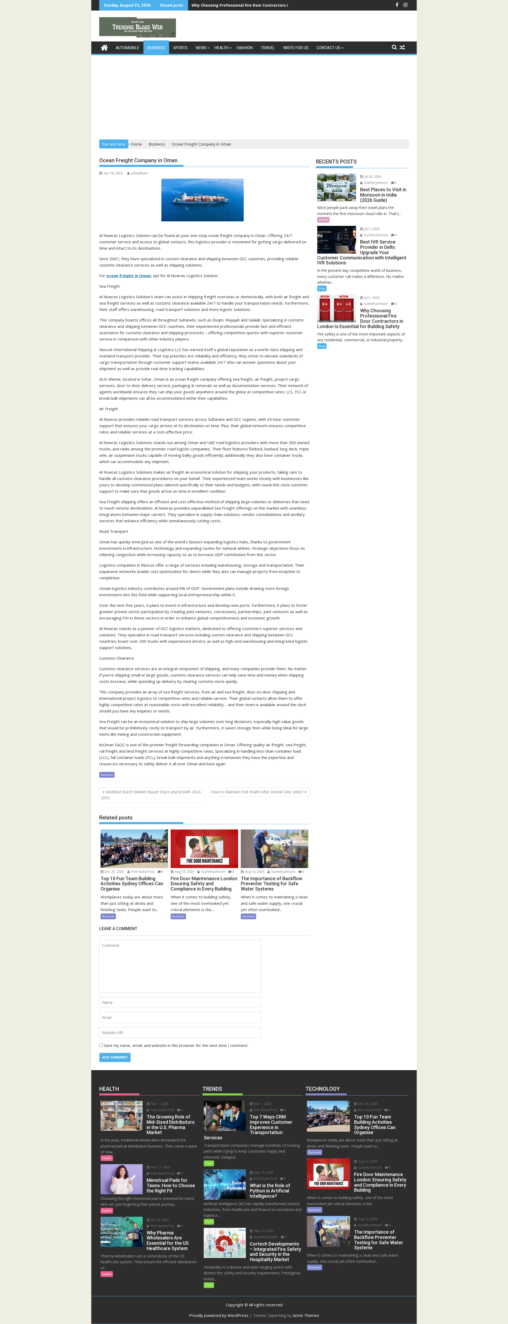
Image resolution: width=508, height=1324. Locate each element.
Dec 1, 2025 (159, 1104)
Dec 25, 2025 (114, 871)
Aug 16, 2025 (184, 871)
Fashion (245, 47)
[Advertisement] (254, 96)
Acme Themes (306, 1315)
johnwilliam (139, 173)
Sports (180, 47)
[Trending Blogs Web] (104, 47)
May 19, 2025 (263, 1172)
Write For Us (296, 47)
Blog (322, 288)
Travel (268, 47)
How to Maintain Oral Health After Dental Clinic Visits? (257, 791)
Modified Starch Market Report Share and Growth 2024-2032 (151, 794)
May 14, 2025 (263, 1231)
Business (156, 47)
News (201, 47)
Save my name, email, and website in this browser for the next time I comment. (176, 1045)
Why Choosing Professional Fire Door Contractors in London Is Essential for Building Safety (278, 5)
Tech (208, 1163)
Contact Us (328, 47)
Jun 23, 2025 (159, 1220)
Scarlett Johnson (212, 871)
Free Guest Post (142, 871)
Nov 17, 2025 (160, 1167)
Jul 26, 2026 (372, 176)
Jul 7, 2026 (371, 229)
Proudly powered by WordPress (218, 1315)
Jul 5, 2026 (371, 297)
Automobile (127, 47)
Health (222, 47)
